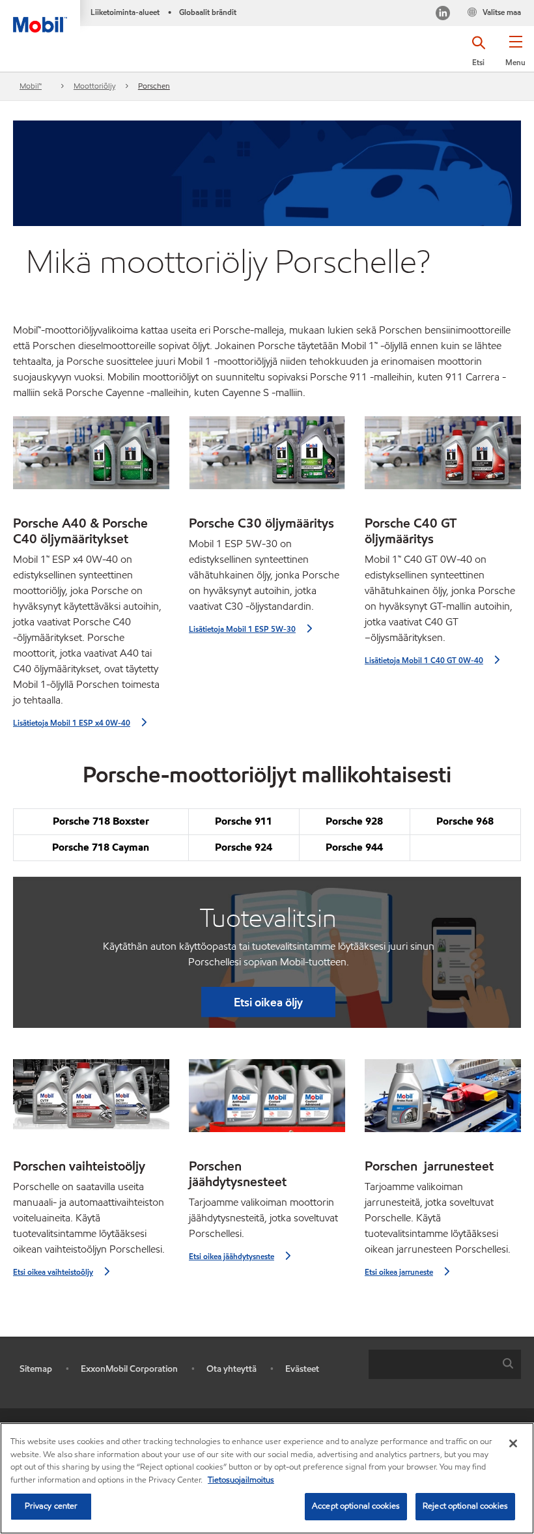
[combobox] (445, 1364)
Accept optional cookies (356, 1506)
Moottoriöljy (94, 85)
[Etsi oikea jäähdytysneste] (267, 1101)
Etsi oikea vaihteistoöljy (53, 1271)
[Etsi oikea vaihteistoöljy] (91, 1101)
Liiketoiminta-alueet (125, 12)
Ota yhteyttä (231, 1369)
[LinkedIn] (442, 14)
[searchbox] (432, 1364)
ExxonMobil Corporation (129, 1369)
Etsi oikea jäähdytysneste (231, 1256)
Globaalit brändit (207, 12)
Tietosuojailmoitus (241, 1480)
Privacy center (51, 1506)
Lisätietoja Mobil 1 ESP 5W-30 (242, 628)
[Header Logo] (40, 16)
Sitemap (36, 1369)
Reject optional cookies (465, 1506)
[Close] (513, 1443)
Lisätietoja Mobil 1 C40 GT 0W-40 (424, 660)
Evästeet (302, 1369)
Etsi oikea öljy (268, 1002)
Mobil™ (31, 85)
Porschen (154, 85)
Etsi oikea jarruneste (399, 1271)
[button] (515, 55)
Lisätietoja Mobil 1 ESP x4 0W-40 (71, 722)
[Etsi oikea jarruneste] (443, 1101)
